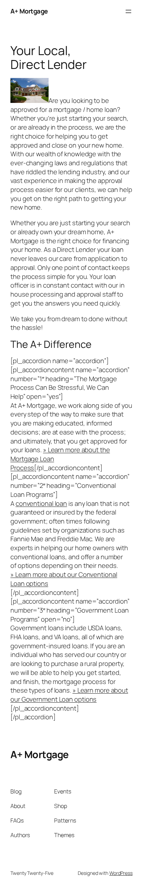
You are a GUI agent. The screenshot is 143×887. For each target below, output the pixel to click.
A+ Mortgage (29, 11)
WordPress (121, 873)
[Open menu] (128, 11)
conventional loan (41, 503)
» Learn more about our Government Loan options (69, 695)
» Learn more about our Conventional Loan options (63, 579)
